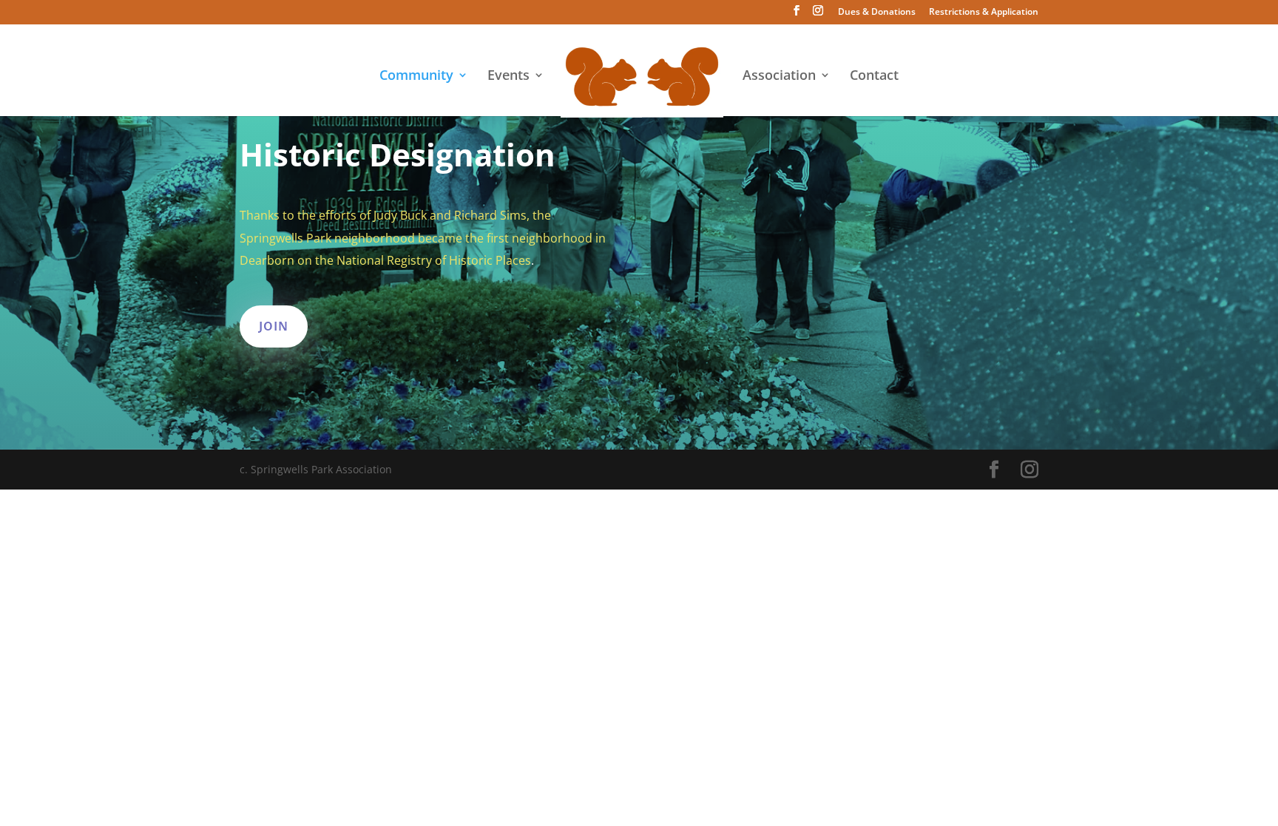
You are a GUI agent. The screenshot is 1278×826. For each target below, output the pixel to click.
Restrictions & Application (983, 12)
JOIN (273, 326)
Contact (874, 77)
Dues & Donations (877, 12)
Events (508, 77)
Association (779, 77)
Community (416, 77)
